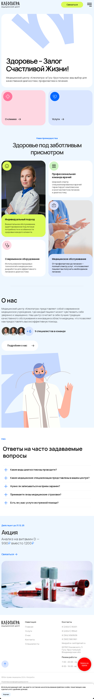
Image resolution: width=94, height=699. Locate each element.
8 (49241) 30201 (69, 626)
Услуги (28, 631)
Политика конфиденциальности (14, 682)
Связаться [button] (7, 554)
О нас (28, 635)
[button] (72, 5)
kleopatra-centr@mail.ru (73, 643)
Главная (29, 626)
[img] (13, 5)
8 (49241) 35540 (69, 631)
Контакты (30, 639)
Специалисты (32, 643)
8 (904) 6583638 (69, 635)
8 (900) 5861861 (69, 639)
